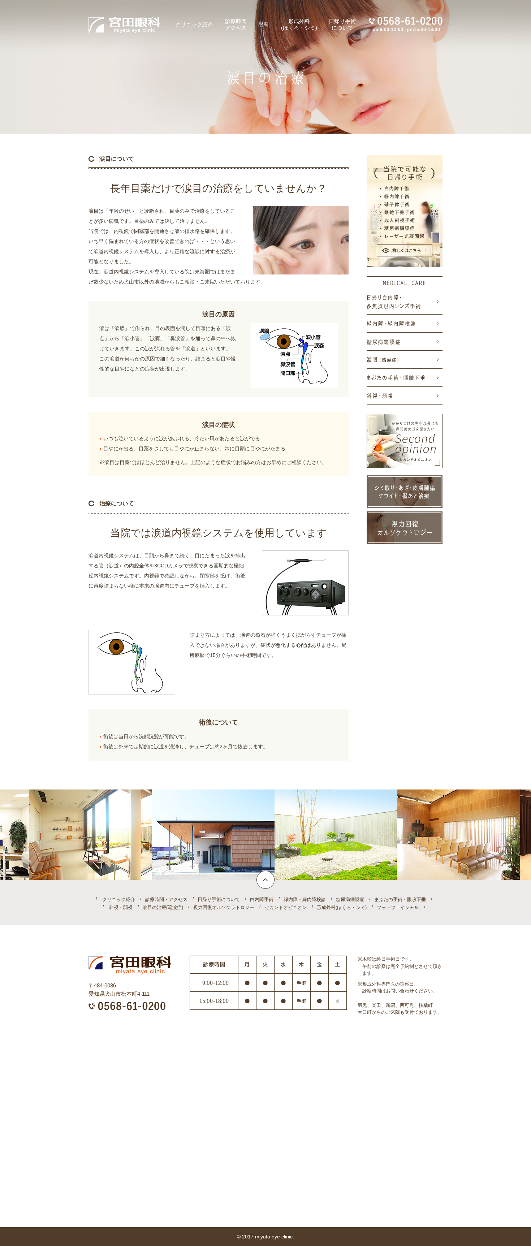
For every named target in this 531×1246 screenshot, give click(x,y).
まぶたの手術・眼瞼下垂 (400, 899)
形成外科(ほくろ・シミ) (342, 907)
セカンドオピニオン (285, 907)
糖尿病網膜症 (350, 899)
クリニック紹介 (118, 899)
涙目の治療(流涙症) (163, 907)
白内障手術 (261, 899)
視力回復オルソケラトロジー (223, 907)
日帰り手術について (219, 899)
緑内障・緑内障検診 (305, 899)
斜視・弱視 (121, 907)
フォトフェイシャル (398, 907)
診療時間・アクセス (166, 899)
